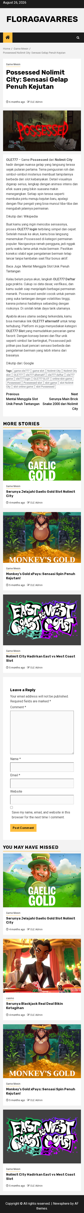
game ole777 (21, 370)
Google (29, 363)
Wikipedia (31, 216)
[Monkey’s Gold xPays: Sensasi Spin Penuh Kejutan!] (42, 537)
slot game (51, 382)
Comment (18, 707)
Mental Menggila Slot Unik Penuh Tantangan (23, 399)
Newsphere (61, 1203)
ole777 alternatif (35, 374)
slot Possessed (45, 386)
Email (15, 775)
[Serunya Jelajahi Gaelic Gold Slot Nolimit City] (42, 455)
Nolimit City (54, 370)
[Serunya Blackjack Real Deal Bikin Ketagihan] (42, 966)
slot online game (23, 386)
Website (16, 791)
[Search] (78, 38)
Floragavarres (42, 19)
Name (15, 759)
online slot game (62, 378)
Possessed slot (33, 382)
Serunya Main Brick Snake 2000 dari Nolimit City (60, 401)
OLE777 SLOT (41, 378)
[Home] (8, 38)
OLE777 (18, 374)
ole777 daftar (55, 374)
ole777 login (23, 378)
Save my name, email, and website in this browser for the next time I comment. (41, 814)
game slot (38, 370)
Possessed (14, 382)
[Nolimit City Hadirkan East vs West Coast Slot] (42, 620)
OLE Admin (36, 102)
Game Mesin (13, 64)
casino (10, 998)
